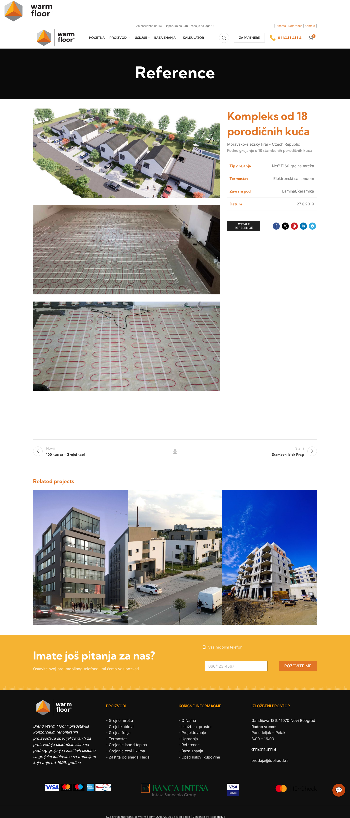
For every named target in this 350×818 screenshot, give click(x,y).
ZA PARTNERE (249, 38)
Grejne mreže (121, 720)
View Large (122, 495)
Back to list (175, 451)
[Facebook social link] (276, 226)
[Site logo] (58, 37)
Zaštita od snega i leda (129, 757)
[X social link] (285, 226)
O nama (280, 26)
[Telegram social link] (312, 226)
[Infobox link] (285, 38)
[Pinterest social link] (294, 226)
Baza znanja (192, 751)
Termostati (118, 738)
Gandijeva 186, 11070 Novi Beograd (283, 720)
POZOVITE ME (297, 666)
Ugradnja (189, 738)
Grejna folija (119, 732)
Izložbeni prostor (196, 726)
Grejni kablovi (121, 726)
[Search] (224, 38)
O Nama (188, 720)
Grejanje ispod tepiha (128, 744)
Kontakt (310, 26)
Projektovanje (193, 732)
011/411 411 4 (263, 749)
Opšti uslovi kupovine (200, 757)
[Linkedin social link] (303, 226)
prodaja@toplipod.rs (269, 760)
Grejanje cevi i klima (127, 751)
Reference (295, 26)
